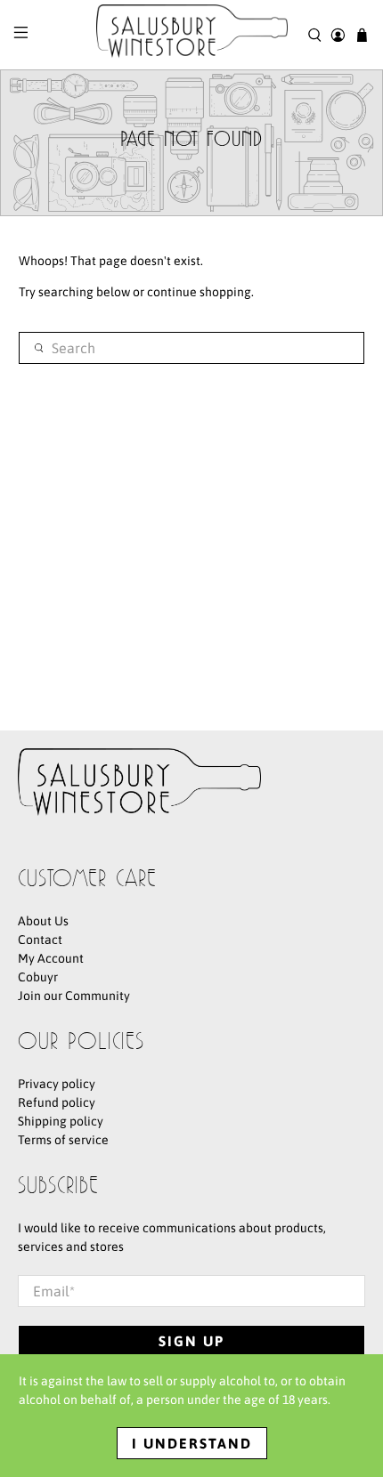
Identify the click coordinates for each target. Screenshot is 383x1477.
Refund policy (56, 1102)
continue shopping (199, 292)
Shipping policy (60, 1121)
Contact (40, 939)
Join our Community (74, 996)
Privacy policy (56, 1084)
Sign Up (191, 1341)
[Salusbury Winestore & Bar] (192, 34)
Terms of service (63, 1140)
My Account (51, 958)
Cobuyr (38, 977)
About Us (43, 921)
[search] (192, 348)
